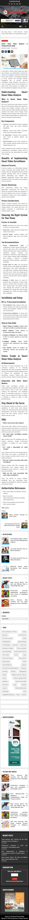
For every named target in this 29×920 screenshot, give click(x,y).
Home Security (18, 32)
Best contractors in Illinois (9, 631)
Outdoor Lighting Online (20, 678)
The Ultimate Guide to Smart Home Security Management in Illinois (5, 541)
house (16, 655)
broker (24, 631)
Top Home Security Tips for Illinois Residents (5, 550)
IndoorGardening (6, 665)
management (22, 671)
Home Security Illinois (20, 651)
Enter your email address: (14, 876)
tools (24, 691)
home (11, 75)
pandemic (5, 681)
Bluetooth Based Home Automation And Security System (5, 568)
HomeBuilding (6, 645)
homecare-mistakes (7, 648)
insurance (23, 668)
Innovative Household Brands (10, 668)
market (4, 675)
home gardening (6, 651)
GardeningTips (6, 641)
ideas (24, 655)
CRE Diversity (22, 635)
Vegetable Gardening (8, 694)
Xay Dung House (6, 32)
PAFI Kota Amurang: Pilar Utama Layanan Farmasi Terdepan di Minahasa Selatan (5, 824)
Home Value (5, 655)
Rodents (24, 684)
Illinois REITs (22, 658)
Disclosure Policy (15, 916)
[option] (14, 585)
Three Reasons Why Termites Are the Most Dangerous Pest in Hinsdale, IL (5, 603)
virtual (17, 694)
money (4, 678)
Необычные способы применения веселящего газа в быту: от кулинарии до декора (5, 593)
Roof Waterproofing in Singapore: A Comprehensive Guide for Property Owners (5, 796)
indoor (24, 661)
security (23, 195)
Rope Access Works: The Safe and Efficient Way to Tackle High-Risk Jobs (5, 584)
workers (24, 694)
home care (23, 645)
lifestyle (13, 671)
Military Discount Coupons (19, 675)
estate (24, 638)
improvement (6, 661)
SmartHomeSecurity (20, 688)
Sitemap (22, 916)
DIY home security (7, 638)
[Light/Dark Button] (20, 26)
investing (4, 671)
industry (24, 665)
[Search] (25, 26)
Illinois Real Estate (7, 658)
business (4, 635)
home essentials (21, 648)
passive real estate (21, 681)
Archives (4, 616)
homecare (15, 645)
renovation (5, 684)
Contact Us (7, 916)
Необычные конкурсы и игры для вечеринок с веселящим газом (5, 787)
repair (14, 684)
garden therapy (22, 641)
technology (5, 691)
